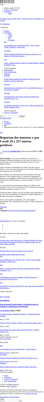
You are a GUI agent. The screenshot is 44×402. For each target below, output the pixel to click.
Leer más (34, 393)
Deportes (7, 74)
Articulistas (5, 300)
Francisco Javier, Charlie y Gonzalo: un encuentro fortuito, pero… (21, 323)
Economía (11, 40)
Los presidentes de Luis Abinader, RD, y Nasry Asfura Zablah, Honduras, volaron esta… (21, 46)
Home (6, 375)
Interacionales (8, 70)
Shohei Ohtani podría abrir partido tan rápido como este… (18, 367)
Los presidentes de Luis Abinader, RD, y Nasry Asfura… (18, 349)
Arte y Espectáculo (10, 72)
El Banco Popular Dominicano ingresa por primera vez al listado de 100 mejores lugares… (22, 55)
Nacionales (7, 12)
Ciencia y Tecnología (11, 10)
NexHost (14, 386)
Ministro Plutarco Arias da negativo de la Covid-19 (16, 251)
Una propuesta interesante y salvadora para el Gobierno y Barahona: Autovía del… (19, 305)
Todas (10, 34)
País (9, 38)
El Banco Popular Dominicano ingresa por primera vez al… (19, 358)
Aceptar (28, 393)
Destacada (3, 207)
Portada (6, 31)
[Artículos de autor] (4, 219)
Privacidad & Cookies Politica (9, 397)
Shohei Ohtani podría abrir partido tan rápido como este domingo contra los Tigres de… (22, 80)
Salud (10, 13)
